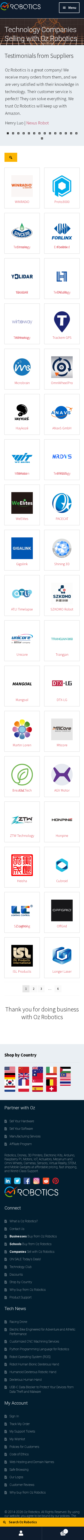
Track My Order (20, 1424)
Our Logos (16, 1477)
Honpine (62, 835)
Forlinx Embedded (62, 247)
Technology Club (21, 1267)
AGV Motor (62, 790)
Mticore (62, 745)
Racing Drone (18, 1322)
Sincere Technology (21, 247)
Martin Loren (22, 745)
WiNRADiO (22, 201)
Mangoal (22, 699)
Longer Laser (61, 971)
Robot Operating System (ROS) (30, 1357)
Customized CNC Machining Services (34, 1341)
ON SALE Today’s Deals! (25, 1259)
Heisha (22, 881)
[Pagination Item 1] (8, 133)
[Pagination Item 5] (29, 133)
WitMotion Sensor (22, 473)
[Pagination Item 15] (42, 138)
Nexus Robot (37, 123)
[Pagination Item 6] (34, 133)
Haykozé (22, 428)
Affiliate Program (21, 1144)
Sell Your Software (21, 1129)
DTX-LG (62, 699)
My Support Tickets (22, 1431)
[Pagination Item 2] (13, 133)
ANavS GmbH (61, 428)
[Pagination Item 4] (24, 133)
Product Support (20, 1297)
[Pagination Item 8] (45, 133)
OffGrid (62, 926)
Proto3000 (62, 201)
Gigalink (22, 564)
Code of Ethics (19, 1454)
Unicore (22, 654)
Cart (54, 1530)
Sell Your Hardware (22, 1121)
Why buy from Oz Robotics (28, 1290)
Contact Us (17, 1229)
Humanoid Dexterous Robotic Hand (33, 1372)
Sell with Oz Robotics (32, 1252)
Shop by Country (21, 1282)
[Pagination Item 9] (50, 133)
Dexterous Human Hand (26, 1380)
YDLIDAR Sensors (22, 292)
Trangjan (62, 654)
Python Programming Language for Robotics (39, 1349)
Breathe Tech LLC (22, 790)
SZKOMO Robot (62, 609)
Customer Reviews (22, 1485)
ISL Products (22, 971)
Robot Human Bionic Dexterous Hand (34, 1364)
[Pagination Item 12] (66, 133)
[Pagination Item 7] (39, 133)
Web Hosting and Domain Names (32, 1462)
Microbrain (22, 383)
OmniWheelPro (62, 383)
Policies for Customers (24, 1447)
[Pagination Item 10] (55, 133)
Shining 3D (62, 564)
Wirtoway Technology (21, 337)
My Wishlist (17, 1439)
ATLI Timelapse (22, 609)
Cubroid (62, 881)
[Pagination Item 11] (61, 133)
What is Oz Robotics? (24, 1221)
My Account (21, 1533)
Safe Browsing (19, 1469)
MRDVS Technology (62, 473)
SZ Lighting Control (22, 926)
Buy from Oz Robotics (33, 1236)
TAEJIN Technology (62, 292)
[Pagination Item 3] (18, 133)
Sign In (14, 1416)
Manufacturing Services (25, 1136)
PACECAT (62, 518)
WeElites (22, 518)
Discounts (16, 1274)
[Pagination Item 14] (76, 133)
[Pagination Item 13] (71, 133)
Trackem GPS (62, 337)
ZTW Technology (22, 835)
